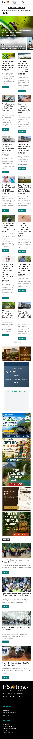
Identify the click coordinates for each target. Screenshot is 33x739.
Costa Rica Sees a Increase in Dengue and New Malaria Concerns (8, 64)
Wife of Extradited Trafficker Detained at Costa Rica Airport (16, 628)
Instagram (20, 693)
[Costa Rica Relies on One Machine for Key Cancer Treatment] (8, 98)
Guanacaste (13, 364)
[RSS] (3, 697)
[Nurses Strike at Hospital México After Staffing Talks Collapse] (24, 139)
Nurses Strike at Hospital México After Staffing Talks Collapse (24, 147)
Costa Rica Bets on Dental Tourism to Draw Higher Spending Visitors (8, 148)
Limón (19, 364)
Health (3, 28)
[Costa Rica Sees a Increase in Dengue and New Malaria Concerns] (16, 26)
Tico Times (4, 233)
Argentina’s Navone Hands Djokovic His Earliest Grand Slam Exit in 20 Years (16, 595)
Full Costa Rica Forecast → (16, 382)
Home (3, 5)
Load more (16, 342)
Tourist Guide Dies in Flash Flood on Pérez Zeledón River (15, 561)
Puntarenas (26, 364)
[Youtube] (20, 697)
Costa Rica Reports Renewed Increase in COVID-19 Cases (8, 188)
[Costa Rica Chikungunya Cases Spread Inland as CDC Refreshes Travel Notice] (24, 218)
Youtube (24, 697)
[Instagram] (15, 694)
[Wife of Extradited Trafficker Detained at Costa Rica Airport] (16, 618)
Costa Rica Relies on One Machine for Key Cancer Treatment (8, 107)
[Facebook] (3, 694)
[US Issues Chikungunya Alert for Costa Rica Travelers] (8, 305)
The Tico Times (5, 69)
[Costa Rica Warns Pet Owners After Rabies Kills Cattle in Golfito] (24, 179)
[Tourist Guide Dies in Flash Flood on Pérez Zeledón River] (16, 550)
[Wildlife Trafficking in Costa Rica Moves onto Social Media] (16, 653)
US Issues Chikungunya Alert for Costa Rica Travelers (7, 314)
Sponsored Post (5, 280)
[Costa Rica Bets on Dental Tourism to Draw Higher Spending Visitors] (8, 139)
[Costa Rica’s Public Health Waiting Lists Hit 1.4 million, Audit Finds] (24, 305)
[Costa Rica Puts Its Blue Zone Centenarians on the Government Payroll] (24, 259)
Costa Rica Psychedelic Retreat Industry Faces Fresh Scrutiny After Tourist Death (24, 66)
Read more (5, 87)
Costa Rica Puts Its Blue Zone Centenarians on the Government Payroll (24, 268)
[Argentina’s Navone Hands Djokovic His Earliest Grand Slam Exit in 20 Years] (16, 584)
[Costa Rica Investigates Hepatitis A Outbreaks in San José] (24, 98)
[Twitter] (11, 697)
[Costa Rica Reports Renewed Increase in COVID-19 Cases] (8, 179)
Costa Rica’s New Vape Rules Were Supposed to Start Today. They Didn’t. (8, 228)
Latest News (6, 539)
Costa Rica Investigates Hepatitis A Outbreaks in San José (24, 108)
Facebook (9, 693)
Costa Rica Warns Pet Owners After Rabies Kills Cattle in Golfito (24, 188)
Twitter (15, 697)
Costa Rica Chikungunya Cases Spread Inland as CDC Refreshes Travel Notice (24, 229)
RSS (7, 697)
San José (7, 364)
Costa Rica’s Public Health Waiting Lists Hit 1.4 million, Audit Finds (24, 315)
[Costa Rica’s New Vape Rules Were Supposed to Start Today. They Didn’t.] (8, 218)
